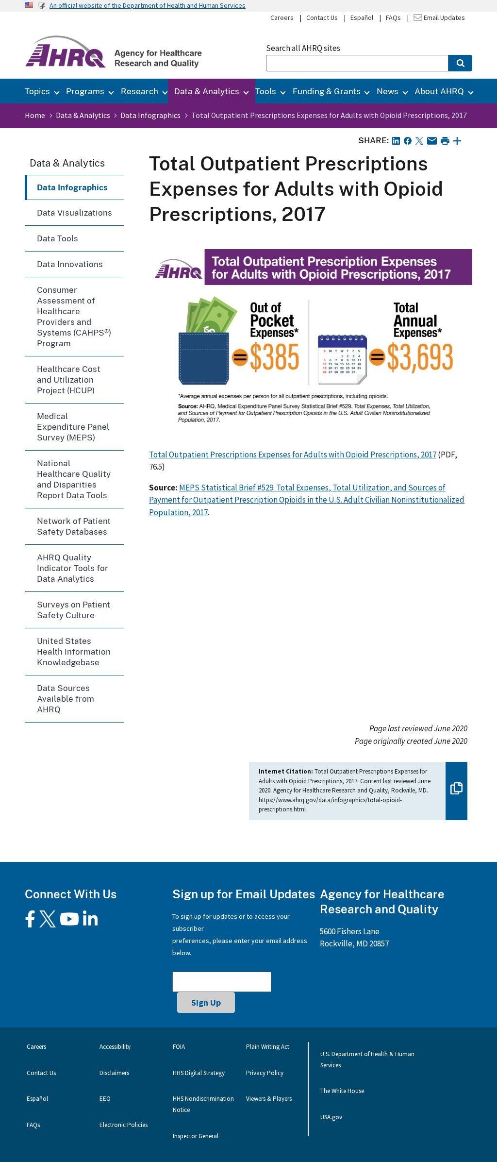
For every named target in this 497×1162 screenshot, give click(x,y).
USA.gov (331, 1117)
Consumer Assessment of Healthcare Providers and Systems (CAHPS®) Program (74, 316)
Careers (282, 17)
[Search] (460, 63)
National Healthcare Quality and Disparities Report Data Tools (74, 479)
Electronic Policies (123, 1125)
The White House (342, 1091)
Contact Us (322, 17)
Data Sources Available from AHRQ (65, 698)
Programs (85, 91)
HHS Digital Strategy (199, 1073)
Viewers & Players (269, 1099)
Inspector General (195, 1136)
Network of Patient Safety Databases (74, 526)
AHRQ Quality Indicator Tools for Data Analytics (72, 568)
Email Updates (443, 17)
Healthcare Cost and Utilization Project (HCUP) (68, 379)
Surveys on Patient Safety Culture (73, 609)
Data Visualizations (74, 212)
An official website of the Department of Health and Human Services (148, 5)
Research (139, 91)
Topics (37, 91)
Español (361, 17)
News (387, 91)
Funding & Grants (327, 91)
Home (35, 115)
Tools (265, 91)
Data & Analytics (206, 91)
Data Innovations (70, 264)
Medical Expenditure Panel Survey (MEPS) (73, 426)
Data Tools (57, 238)
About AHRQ (439, 91)
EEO (105, 1099)
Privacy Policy (264, 1073)
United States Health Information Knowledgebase (74, 651)
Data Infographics (150, 115)
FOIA (179, 1047)
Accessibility (115, 1047)
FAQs (393, 17)
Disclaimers (114, 1073)
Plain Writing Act (267, 1047)
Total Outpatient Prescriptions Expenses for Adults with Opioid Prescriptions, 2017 (292, 454)
